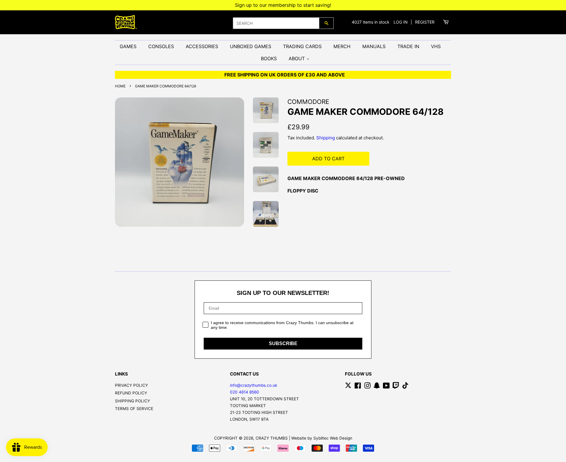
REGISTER (425, 22)
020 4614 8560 (244, 392)
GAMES (128, 46)
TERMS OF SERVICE (134, 408)
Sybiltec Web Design (332, 438)
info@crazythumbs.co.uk (253, 385)
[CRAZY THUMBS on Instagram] (367, 386)
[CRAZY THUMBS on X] (348, 386)
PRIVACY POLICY (131, 385)
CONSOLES (161, 46)
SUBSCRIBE (283, 343)
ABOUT (297, 58)
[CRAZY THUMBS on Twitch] (396, 386)
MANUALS (374, 46)
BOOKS (269, 58)
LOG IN (401, 22)
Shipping (325, 138)
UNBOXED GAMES (250, 46)
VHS (436, 46)
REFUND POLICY (131, 393)
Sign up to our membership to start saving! (283, 5)
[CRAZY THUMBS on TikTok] (405, 386)
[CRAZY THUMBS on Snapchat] (377, 386)
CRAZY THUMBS (272, 438)
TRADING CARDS (302, 46)
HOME (120, 86)
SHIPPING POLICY (132, 401)
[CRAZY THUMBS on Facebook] (357, 386)
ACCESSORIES (202, 46)
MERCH (342, 46)
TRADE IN (408, 46)
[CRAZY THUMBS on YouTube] (386, 386)
